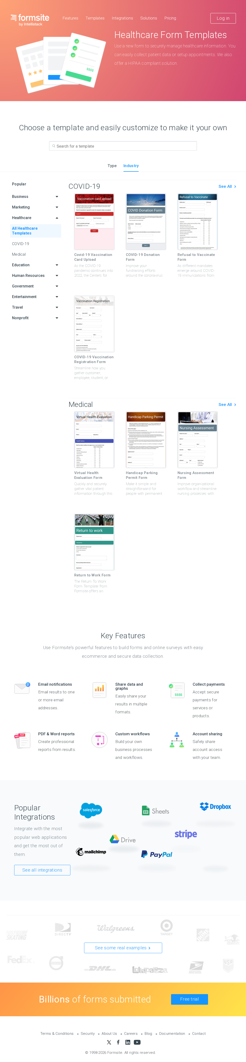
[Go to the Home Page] (30, 19)
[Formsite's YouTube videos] (137, 1042)
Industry (131, 165)
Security (88, 1033)
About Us (109, 1033)
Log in (223, 18)
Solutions (148, 18)
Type (112, 165)
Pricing (170, 18)
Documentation (172, 1033)
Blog (148, 1033)
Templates (95, 18)
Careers (131, 1033)
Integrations (122, 18)
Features (70, 18)
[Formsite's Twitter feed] (109, 1042)
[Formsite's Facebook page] (118, 1042)
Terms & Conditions (57, 1033)
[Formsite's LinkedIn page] (127, 1042)
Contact (199, 1033)
